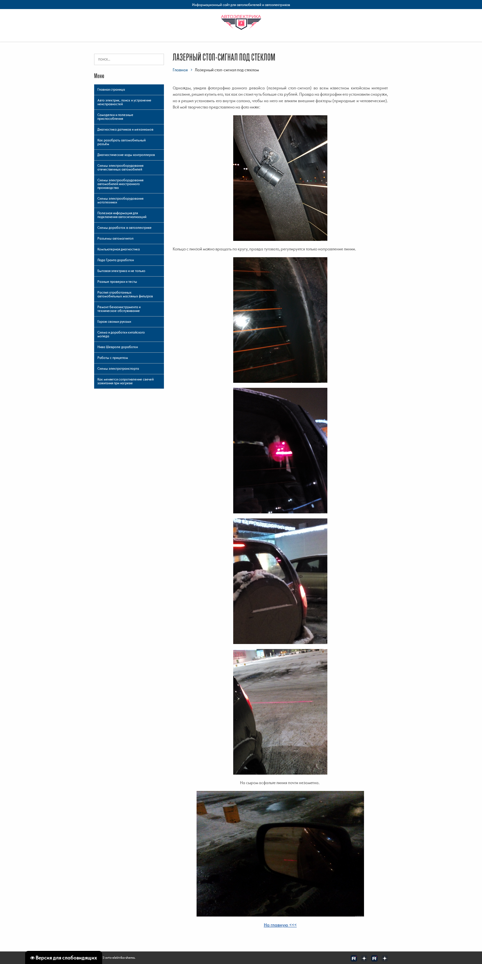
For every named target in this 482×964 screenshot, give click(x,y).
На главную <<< (280, 925)
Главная (180, 70)
